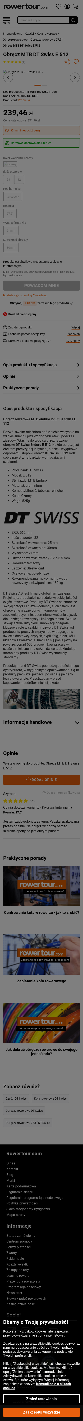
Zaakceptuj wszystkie (41, 1412)
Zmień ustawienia (41, 1399)
